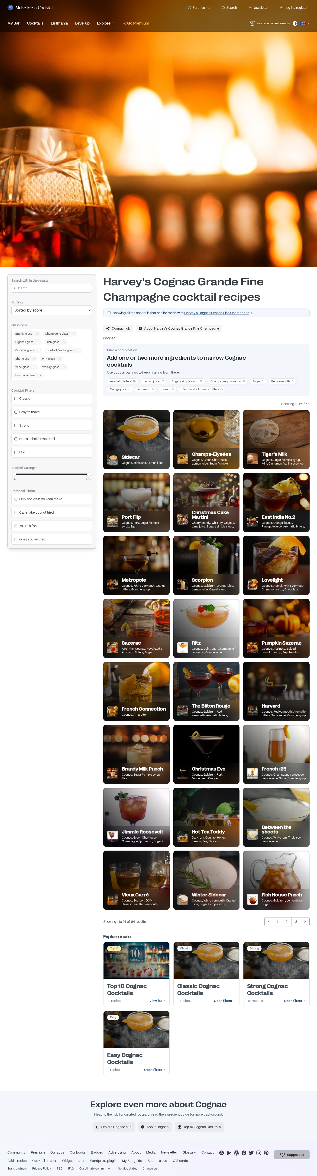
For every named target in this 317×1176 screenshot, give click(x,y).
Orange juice (120, 389)
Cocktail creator (44, 1161)
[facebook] (244, 1153)
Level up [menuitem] (82, 23)
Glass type (19, 325)
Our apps (57, 1152)
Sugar (257, 381)
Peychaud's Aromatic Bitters (202, 389)
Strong (24, 425)
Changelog (150, 1168)
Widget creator (73, 1161)
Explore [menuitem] (103, 23)
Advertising (117, 1152)
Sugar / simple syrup (187, 381)
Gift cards (180, 1161)
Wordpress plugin (103, 1161)
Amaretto (146, 389)
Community (16, 1152)
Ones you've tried (32, 539)
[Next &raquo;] (305, 921)
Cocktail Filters (22, 390)
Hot (22, 452)
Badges (97, 1152)
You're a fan (28, 526)
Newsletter (261, 8)
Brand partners (17, 1168)
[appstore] (221, 1153)
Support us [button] (295, 1155)
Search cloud (157, 1161)
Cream (168, 389)
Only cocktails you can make (40, 499)
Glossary (189, 1152)
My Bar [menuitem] (13, 23)
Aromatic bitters (123, 381)
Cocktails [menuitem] (35, 23)
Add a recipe (17, 1161)
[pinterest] (266, 1153)
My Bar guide (132, 1161)
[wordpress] (236, 1153)
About (136, 1152)
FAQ (71, 1168)
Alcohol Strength (24, 468)
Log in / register (296, 8)
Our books (77, 1152)
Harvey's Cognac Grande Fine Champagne (216, 313)
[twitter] (251, 1153)
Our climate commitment (96, 1168)
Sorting (17, 302)
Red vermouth (282, 381)
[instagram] (259, 1153)
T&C (60, 1168)
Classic (24, 398)
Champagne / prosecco (227, 381)
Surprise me (201, 8)
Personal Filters (23, 491)
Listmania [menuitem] (59, 23)
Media (150, 1152)
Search (231, 8)
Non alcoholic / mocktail (37, 439)
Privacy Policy (41, 1168)
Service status (127, 1168)
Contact (207, 1152)
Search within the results (30, 280)
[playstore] (229, 1153)
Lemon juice (153, 381)
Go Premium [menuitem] (138, 23)
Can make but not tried (36, 512)
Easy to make (29, 412)
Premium (38, 1152)
